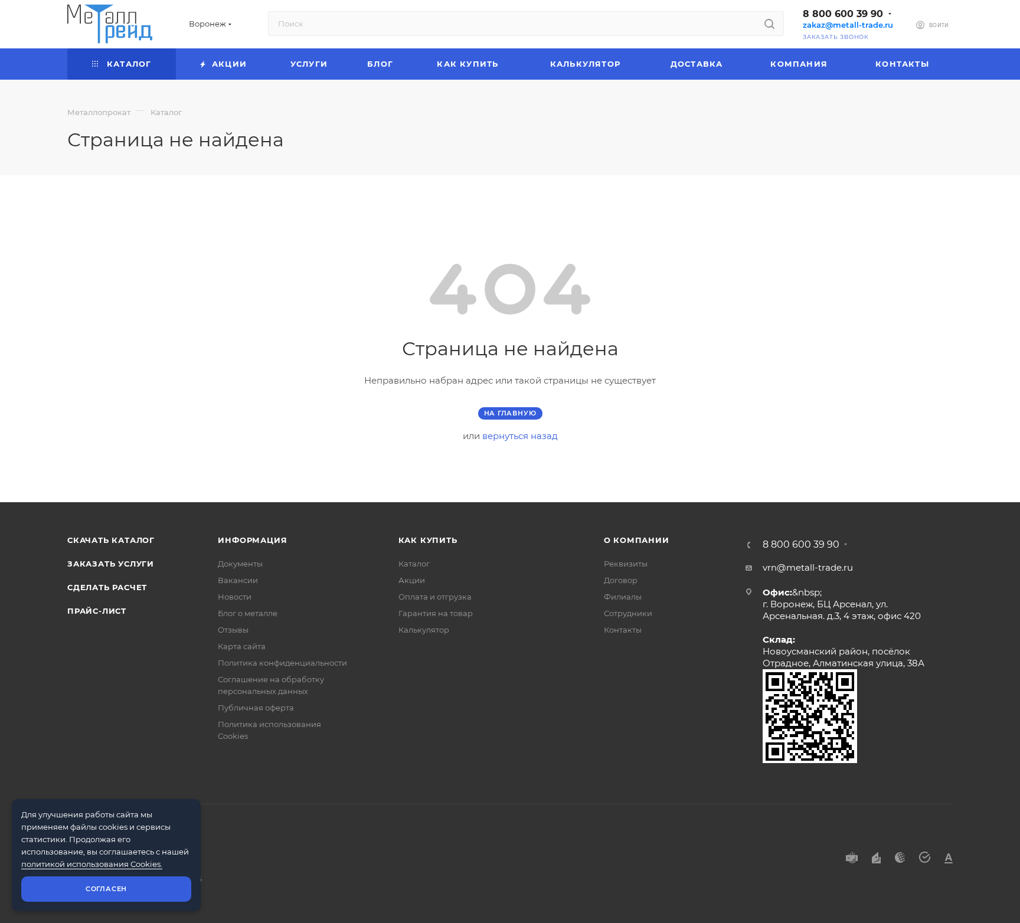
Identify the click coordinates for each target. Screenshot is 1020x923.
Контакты (623, 629)
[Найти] (769, 23)
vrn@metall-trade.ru (808, 567)
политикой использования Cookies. (91, 864)
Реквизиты (626, 563)
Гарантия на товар (435, 613)
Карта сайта (242, 646)
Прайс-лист (96, 611)
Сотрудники (628, 613)
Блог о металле (247, 613)
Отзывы (233, 629)
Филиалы (623, 596)
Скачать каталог (111, 540)
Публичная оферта (256, 707)
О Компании (636, 540)
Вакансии (238, 580)
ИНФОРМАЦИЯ (252, 540)
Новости (234, 596)
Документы (240, 563)
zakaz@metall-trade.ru (848, 25)
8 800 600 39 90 (843, 13)
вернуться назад (520, 435)
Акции (411, 580)
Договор (621, 580)
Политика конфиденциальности (282, 662)
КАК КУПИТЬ (427, 540)
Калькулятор (423, 629)
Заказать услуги (110, 563)
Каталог (414, 563)
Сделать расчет (107, 587)
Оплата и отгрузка (435, 596)
